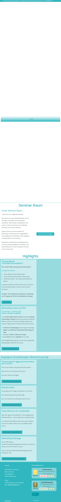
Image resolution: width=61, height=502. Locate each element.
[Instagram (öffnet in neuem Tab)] (56, 1)
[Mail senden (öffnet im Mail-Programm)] (57, 1)
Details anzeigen (47, 473)
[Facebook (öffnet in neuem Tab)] (54, 1)
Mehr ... (35, 494)
